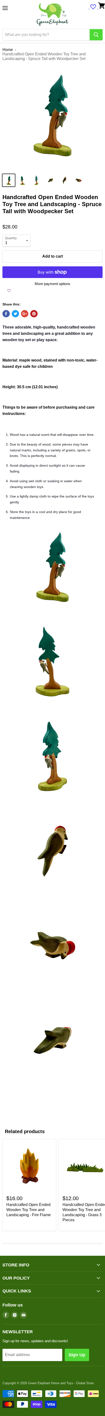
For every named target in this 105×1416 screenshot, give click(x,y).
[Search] (96, 34)
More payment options (52, 284)
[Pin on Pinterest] (34, 313)
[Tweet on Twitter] (15, 313)
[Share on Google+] (24, 313)
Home (7, 50)
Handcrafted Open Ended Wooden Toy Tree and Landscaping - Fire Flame (28, 1210)
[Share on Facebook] (6, 313)
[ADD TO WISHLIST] (9, 290)
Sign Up (77, 1354)
